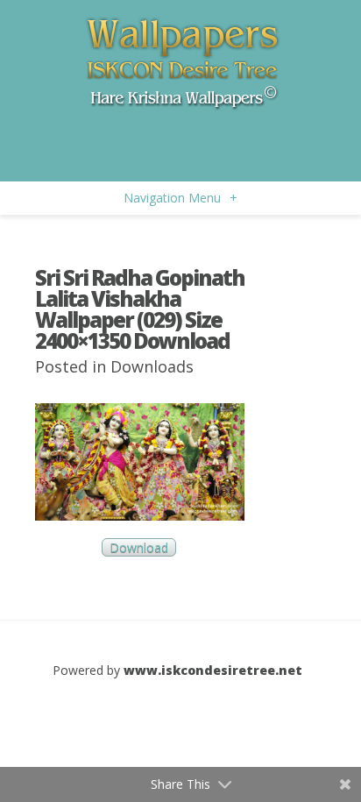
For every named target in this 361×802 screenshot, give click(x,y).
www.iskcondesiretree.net (213, 670)
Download (139, 547)
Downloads (152, 366)
